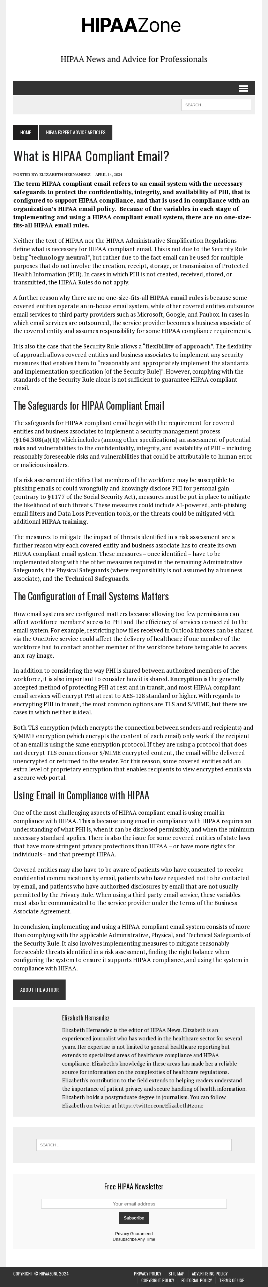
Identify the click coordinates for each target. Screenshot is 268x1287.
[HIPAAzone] (133, 24)
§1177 (56, 497)
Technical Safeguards (96, 578)
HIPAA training (64, 521)
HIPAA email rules (176, 298)
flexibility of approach (178, 346)
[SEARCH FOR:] (216, 104)
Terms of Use (231, 1280)
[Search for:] (134, 1145)
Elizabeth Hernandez (65, 174)
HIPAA (171, 331)
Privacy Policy (147, 1274)
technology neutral (59, 257)
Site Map (177, 1274)
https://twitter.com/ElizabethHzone (160, 1105)
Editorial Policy (196, 1280)
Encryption (186, 679)
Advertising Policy (210, 1274)
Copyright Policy (157, 1280)
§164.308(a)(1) (36, 440)
